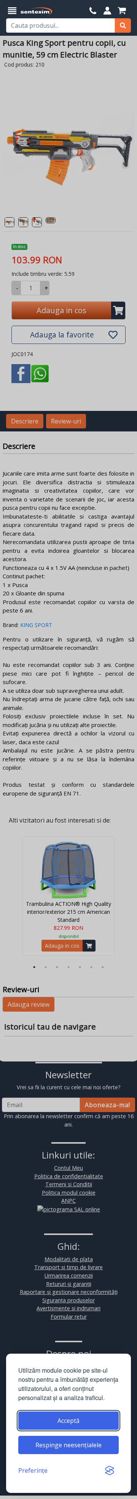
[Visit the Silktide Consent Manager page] (109, 1470)
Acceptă (68, 1420)
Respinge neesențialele (68, 1445)
